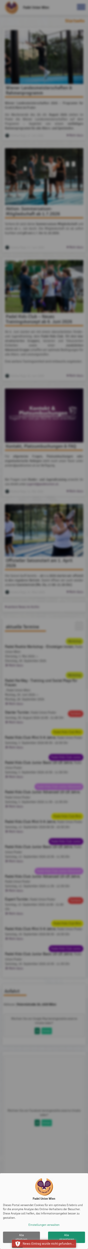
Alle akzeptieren (66, 1237)
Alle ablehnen (21, 1237)
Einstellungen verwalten (44, 1224)
